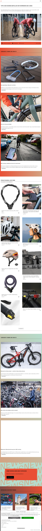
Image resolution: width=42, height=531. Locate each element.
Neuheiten (24, 279)
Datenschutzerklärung (15, 515)
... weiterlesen (3, 90)
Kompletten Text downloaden (7, 43)
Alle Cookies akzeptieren (27, 517)
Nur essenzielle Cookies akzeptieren (14, 518)
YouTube (2, 524)
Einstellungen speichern (21, 528)
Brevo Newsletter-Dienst (4, 523)
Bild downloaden (15, 43)
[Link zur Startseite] (1, 1)
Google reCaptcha (3, 522)
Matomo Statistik (3, 527)
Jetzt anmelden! (10, 477)
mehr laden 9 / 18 (21, 328)
